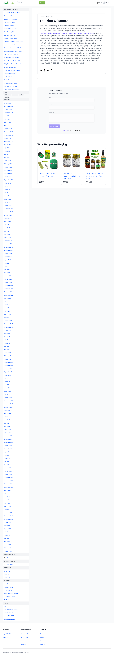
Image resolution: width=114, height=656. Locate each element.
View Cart (5, 637)
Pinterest (42, 641)
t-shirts (21, 94)
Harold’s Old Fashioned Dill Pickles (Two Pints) (71, 176)
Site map (42, 644)
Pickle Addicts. (15, 652)
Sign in (65, 130)
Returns (23, 644)
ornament (14, 94)
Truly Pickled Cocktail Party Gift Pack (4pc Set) (94, 176)
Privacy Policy (25, 637)
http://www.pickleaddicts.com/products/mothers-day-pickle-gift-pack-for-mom (67, 33)
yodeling (7, 97)
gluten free (7, 94)
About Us (5, 641)
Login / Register (7, 634)
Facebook (43, 637)
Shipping (23, 641)
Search (42, 3)
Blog (41, 634)
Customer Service (26, 634)
